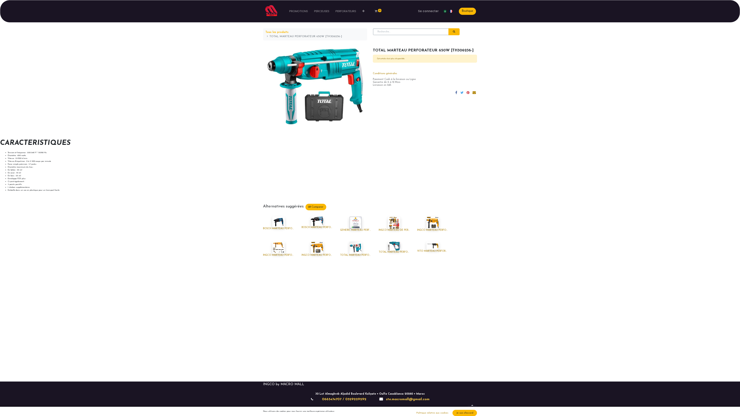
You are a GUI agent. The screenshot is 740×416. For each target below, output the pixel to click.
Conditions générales (385, 73)
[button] (363, 11)
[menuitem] (298, 11)
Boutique (467, 11)
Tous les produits (276, 32)
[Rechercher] (454, 31)
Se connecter (428, 11)
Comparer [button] (317, 207)
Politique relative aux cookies (432, 413)
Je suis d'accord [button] (464, 413)
